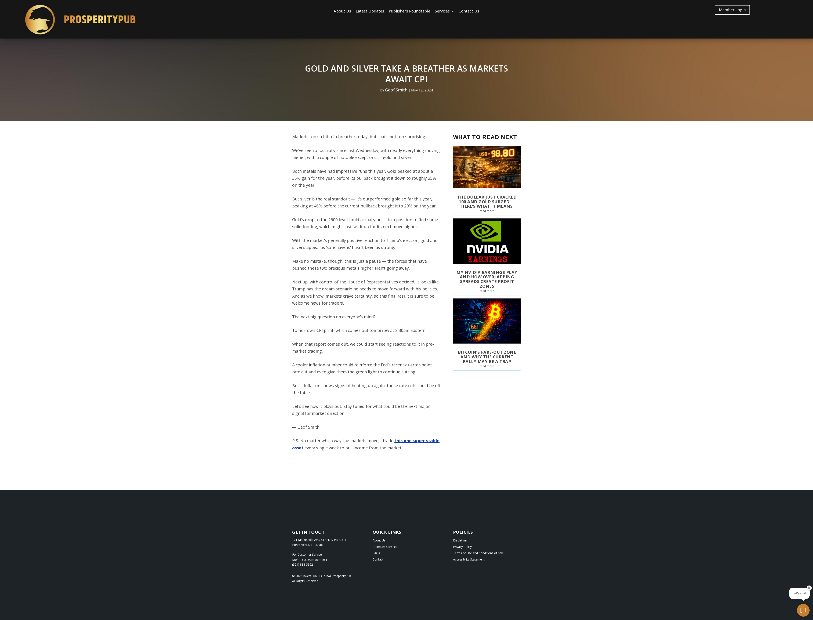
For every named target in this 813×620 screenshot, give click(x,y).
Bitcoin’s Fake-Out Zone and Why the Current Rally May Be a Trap (487, 356)
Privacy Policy (462, 547)
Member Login (732, 9)
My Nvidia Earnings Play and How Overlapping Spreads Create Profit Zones (486, 279)
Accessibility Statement (469, 559)
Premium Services (385, 547)
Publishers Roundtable (409, 12)
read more (487, 211)
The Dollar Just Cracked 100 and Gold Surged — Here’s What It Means (487, 201)
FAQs (376, 553)
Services (442, 12)
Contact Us (469, 12)
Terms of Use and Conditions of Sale (478, 553)
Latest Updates (370, 12)
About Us (342, 12)
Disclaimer (460, 540)
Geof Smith (396, 90)
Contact (378, 559)
